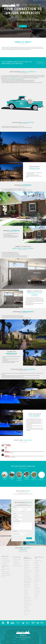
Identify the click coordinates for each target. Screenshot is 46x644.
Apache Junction (38, 560)
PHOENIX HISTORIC (16, 562)
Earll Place (26, 574)
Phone (14, 517)
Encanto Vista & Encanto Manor (27, 582)
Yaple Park (26, 614)
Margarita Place (27, 597)
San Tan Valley (38, 591)
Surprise (36, 595)
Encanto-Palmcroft (28, 579)
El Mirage (36, 569)
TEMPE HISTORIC (16, 564)
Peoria (36, 584)
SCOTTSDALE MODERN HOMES (6, 576)
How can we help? (16, 521)
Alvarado (26, 562)
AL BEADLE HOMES (5, 558)
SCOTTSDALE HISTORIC (17, 566)
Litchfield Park (38, 579)
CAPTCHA (15, 531)
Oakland (25, 602)
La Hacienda (26, 593)
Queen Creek (37, 588)
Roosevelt (26, 607)
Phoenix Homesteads (28, 604)
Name (14, 507)
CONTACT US (40, 62)
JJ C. (5, 454)
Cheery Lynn (26, 567)
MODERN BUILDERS (5, 571)
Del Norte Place (27, 572)
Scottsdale (37, 593)
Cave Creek (37, 565)
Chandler (37, 567)
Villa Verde (26, 609)
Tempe (36, 598)
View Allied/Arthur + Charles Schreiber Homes (19, 479)
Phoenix (36, 586)
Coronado (26, 569)
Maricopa (36, 581)
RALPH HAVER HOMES (6, 560)
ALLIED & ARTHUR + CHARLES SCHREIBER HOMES (6, 566)
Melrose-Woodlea (27, 600)
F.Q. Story (26, 588)
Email (14, 513)
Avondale (37, 562)
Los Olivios (26, 595)
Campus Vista (26, 565)
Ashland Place (27, 560)
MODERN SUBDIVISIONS (6, 573)
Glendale (36, 574)
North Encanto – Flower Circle (27, 584)
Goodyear (37, 576)
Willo (25, 612)
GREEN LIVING (4, 563)
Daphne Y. (6, 449)
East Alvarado (27, 576)
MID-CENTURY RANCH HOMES (6, 569)
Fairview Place (27, 586)
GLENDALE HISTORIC (17, 559)
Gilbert (36, 572)
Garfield (26, 590)
